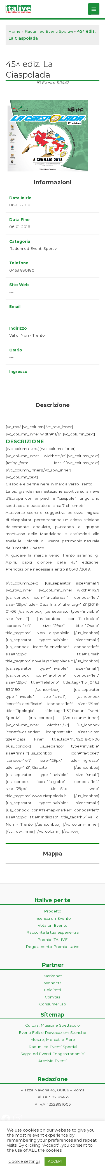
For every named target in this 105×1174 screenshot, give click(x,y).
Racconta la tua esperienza (52, 932)
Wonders (52, 983)
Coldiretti (52, 990)
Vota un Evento (52, 925)
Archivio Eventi (52, 1060)
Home (14, 31)
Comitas (52, 997)
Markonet (52, 976)
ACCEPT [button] (55, 1161)
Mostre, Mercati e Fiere (52, 1039)
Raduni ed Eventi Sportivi (49, 31)
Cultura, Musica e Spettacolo (52, 1025)
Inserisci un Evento (52, 918)
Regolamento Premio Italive (53, 946)
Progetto (52, 911)
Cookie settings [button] (24, 1161)
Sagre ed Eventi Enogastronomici (52, 1053)
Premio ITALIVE (52, 939)
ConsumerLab (52, 1004)
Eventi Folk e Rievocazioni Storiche (52, 1032)
